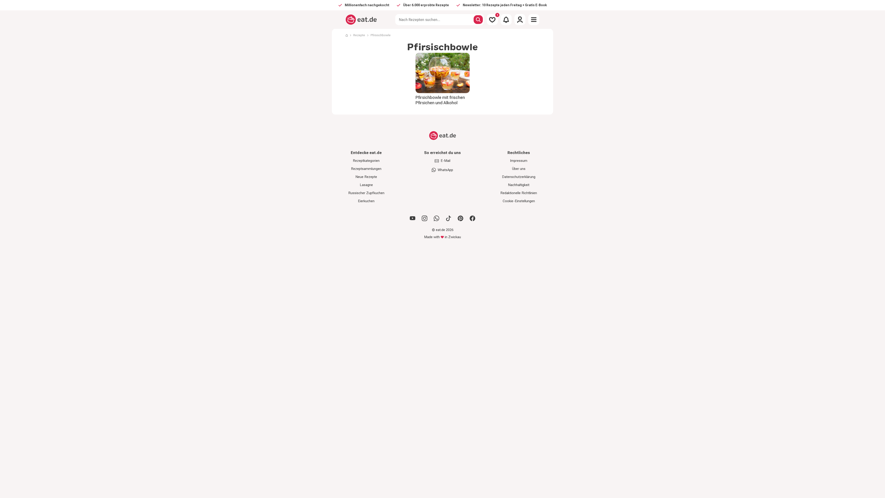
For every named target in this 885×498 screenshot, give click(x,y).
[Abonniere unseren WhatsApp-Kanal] (436, 218)
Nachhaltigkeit (518, 185)
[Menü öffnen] (533, 19)
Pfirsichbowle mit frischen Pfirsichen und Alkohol (440, 100)
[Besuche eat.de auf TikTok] (448, 218)
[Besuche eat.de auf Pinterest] (460, 218)
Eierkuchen (366, 201)
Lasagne (366, 185)
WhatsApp (445, 170)
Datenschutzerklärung (518, 177)
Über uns (518, 169)
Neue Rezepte (366, 177)
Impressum (518, 161)
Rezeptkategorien (366, 161)
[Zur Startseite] (361, 20)
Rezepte (359, 35)
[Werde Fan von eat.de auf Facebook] (472, 218)
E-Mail (445, 161)
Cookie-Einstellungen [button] (519, 201)
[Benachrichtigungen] (506, 19)
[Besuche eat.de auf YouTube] (412, 218)
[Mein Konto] (519, 19)
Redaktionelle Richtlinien (518, 193)
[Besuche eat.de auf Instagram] (424, 218)
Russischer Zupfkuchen (366, 193)
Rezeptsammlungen (366, 169)
